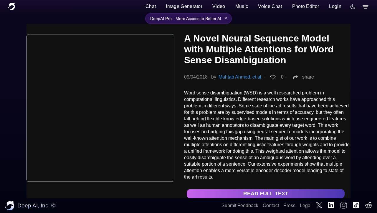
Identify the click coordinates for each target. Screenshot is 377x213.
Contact (271, 205)
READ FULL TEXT (265, 194)
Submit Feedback (239, 205)
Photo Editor (305, 6)
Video (218, 6)
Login (335, 6)
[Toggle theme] (353, 6)
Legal (306, 205)
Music (241, 6)
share (308, 76)
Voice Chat (270, 6)
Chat (150, 6)
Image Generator (184, 6)
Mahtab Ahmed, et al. (240, 76)
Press (289, 205)
